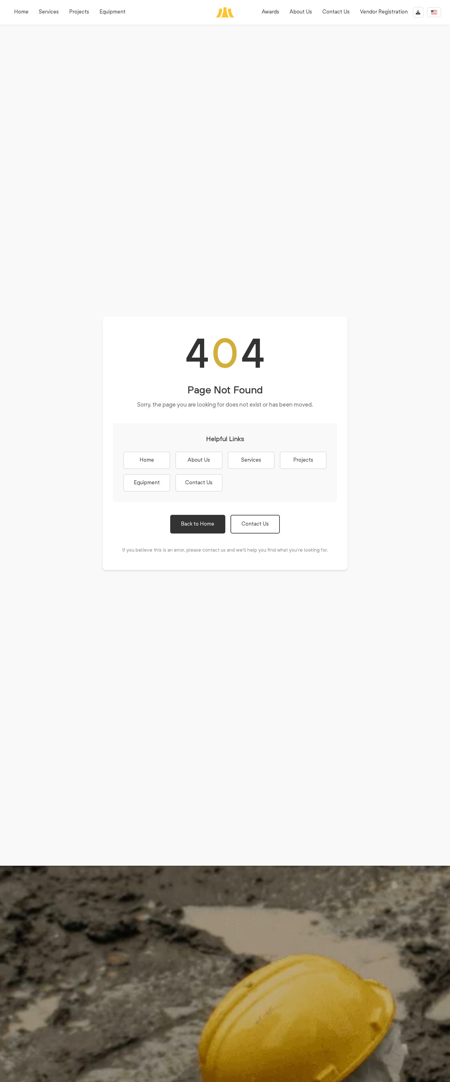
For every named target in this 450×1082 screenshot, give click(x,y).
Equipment (112, 12)
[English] (434, 12)
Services (49, 12)
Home (21, 12)
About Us (301, 12)
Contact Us (336, 12)
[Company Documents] (418, 12)
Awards (270, 12)
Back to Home (197, 524)
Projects (79, 12)
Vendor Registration (384, 12)
